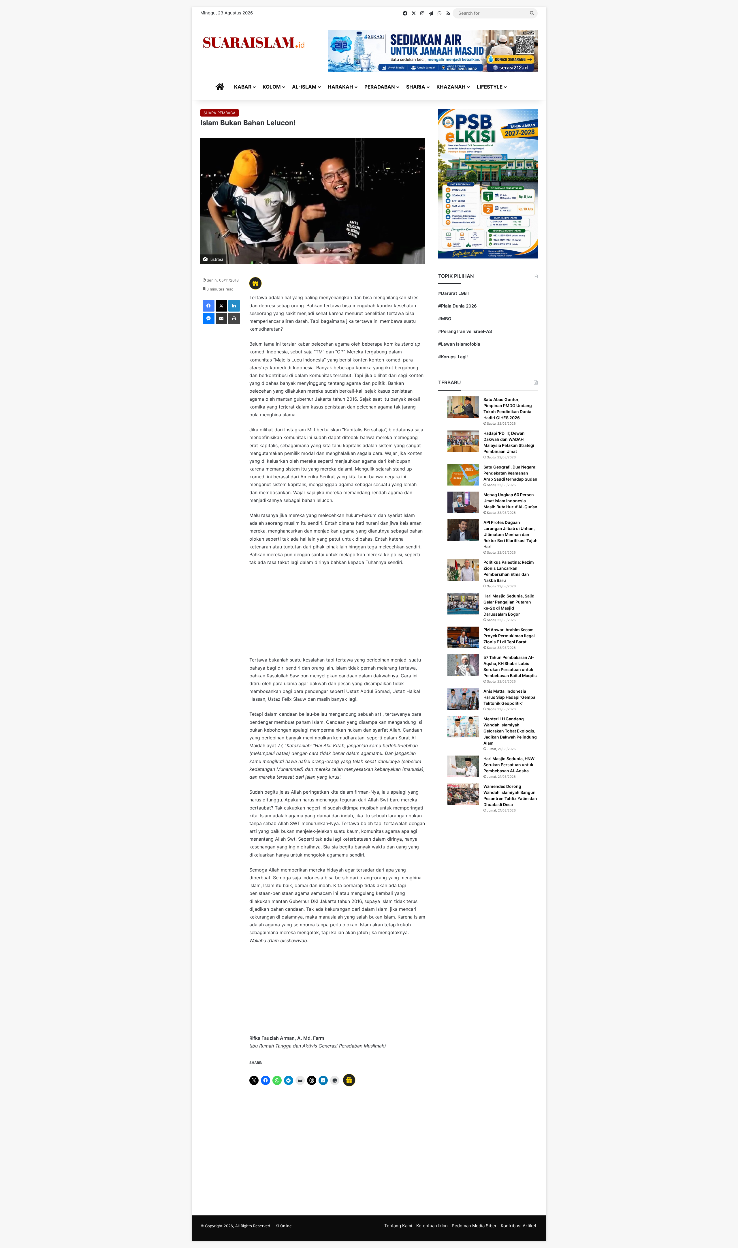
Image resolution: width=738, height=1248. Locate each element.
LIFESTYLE (489, 87)
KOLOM (272, 87)
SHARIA (415, 87)
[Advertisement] (337, 614)
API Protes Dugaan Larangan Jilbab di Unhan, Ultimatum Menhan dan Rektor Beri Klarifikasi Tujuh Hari (510, 534)
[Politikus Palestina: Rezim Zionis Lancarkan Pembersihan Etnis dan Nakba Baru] (463, 570)
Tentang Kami (398, 1225)
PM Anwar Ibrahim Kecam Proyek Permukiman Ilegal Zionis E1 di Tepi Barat (509, 635)
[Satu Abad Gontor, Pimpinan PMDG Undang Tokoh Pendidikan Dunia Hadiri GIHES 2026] (463, 407)
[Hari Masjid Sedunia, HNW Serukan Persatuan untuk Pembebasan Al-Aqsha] (463, 766)
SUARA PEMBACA (220, 112)
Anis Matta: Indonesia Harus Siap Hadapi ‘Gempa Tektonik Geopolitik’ (509, 697)
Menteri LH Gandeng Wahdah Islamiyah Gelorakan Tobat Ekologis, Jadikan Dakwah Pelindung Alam (510, 730)
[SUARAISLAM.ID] (253, 42)
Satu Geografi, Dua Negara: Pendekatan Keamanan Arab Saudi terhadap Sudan (510, 472)
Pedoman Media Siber (474, 1225)
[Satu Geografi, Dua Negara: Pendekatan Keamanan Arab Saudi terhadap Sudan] (463, 475)
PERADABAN (379, 87)
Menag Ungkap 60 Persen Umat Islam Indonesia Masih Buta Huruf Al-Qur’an (510, 500)
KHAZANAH (451, 87)
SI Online (284, 1225)
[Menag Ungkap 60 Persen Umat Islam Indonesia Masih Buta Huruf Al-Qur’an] (463, 502)
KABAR (242, 87)
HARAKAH (340, 87)
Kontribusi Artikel (518, 1225)
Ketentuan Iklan (432, 1225)
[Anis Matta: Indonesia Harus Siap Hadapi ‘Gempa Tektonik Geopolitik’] (463, 699)
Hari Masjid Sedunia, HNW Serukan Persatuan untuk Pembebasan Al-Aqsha (508, 764)
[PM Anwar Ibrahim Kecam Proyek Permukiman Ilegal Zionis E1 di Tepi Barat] (463, 637)
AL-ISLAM (304, 87)
